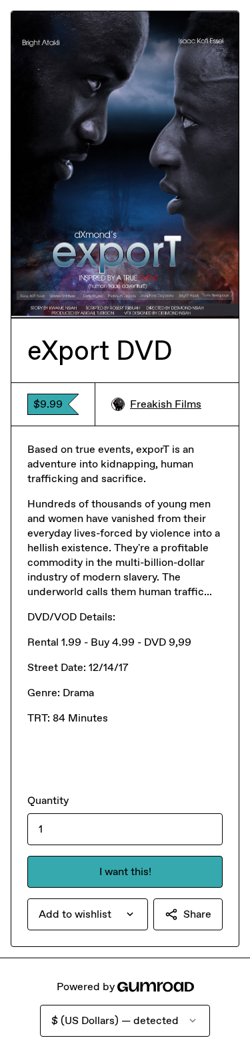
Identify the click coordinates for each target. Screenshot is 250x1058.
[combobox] (87, 914)
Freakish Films (165, 404)
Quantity (48, 800)
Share (197, 914)
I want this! (125, 871)
